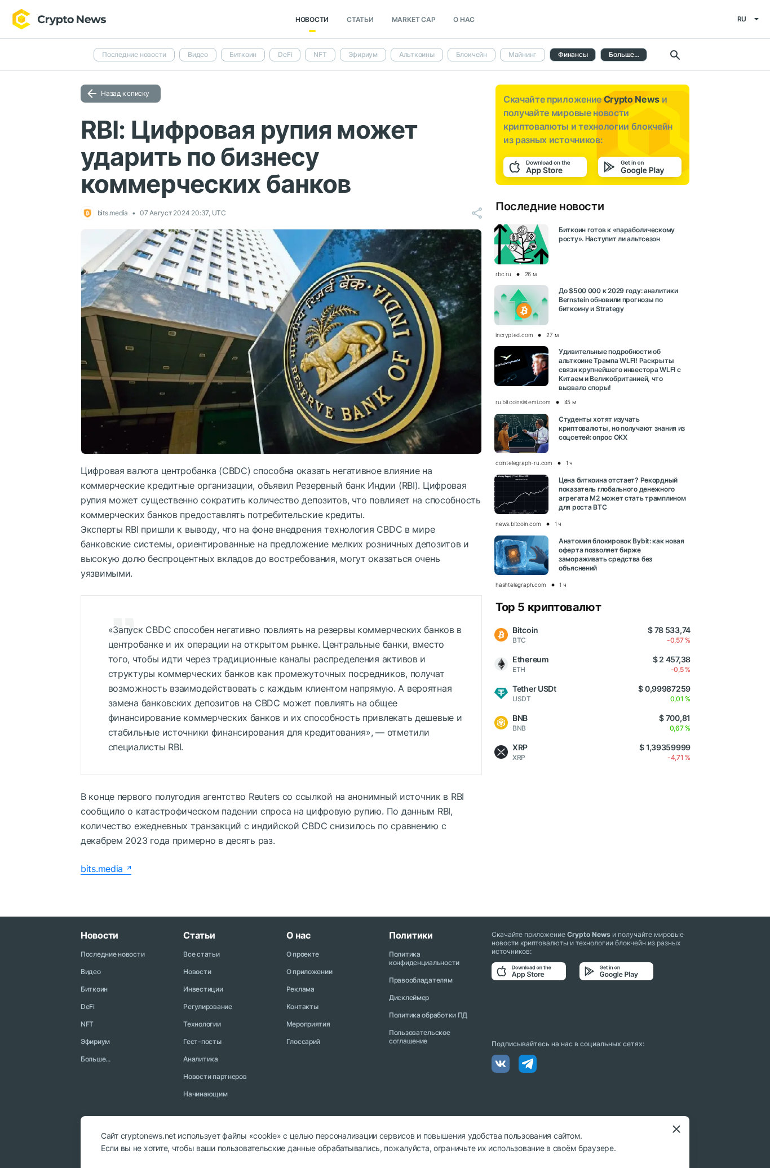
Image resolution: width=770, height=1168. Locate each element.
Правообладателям (421, 980)
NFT (319, 54)
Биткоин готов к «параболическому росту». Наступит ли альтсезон (617, 234)
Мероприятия (308, 1024)
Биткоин (242, 54)
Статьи (360, 19)
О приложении (309, 971)
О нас (464, 19)
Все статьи (201, 954)
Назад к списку (125, 93)
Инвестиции (203, 989)
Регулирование (207, 1006)
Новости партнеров (214, 1076)
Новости (312, 19)
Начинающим (205, 1094)
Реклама (300, 989)
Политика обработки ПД (428, 1015)
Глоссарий (303, 1041)
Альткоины (417, 54)
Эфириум (363, 54)
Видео (198, 54)
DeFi (285, 54)
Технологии (201, 1024)
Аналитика (200, 1059)
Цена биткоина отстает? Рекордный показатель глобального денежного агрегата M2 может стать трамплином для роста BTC (622, 493)
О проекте (302, 954)
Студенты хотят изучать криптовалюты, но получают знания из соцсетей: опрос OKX (622, 428)
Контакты (302, 1006)
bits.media (102, 868)
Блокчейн (471, 54)
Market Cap (414, 19)
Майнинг (522, 54)
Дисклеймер (409, 997)
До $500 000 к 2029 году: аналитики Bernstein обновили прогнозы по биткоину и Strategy (618, 299)
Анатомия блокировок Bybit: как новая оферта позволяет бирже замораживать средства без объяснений (621, 554)
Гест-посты (202, 1041)
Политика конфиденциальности (424, 958)
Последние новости (134, 54)
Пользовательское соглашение (419, 1036)
